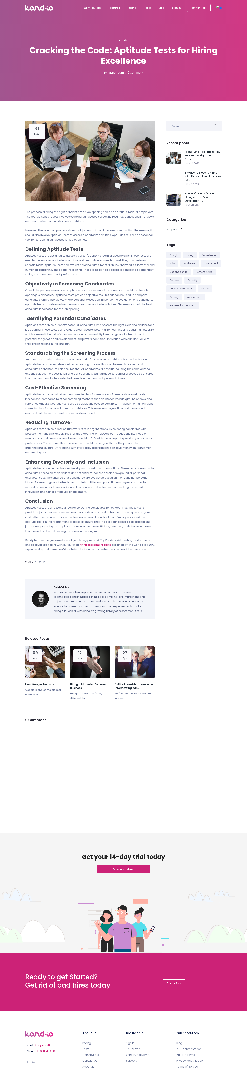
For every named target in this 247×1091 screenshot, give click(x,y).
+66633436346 (46, 1051)
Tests (147, 8)
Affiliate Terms (185, 1055)
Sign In (176, 8)
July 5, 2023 (192, 184)
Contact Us (89, 1060)
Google (174, 255)
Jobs (172, 263)
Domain (174, 280)
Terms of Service (187, 1066)
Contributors (92, 8)
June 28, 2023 (192, 205)
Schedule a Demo (137, 1055)
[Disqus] (90, 769)
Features (114, 8)
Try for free (199, 8)
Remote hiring (204, 272)
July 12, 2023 (192, 163)
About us (88, 1066)
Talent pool (211, 263)
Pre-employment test (183, 305)
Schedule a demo (123, 869)
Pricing (132, 8)
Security (192, 280)
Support (131, 1060)
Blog (161, 8)
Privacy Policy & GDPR (190, 1060)
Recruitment (209, 255)
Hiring (190, 255)
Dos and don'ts (178, 272)
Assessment (194, 297)
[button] (219, 7)
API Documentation (189, 1049)
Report (205, 288)
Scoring (174, 297)
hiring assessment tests (95, 545)
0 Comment (135, 73)
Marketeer (190, 263)
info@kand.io (43, 1045)
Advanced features (181, 288)
